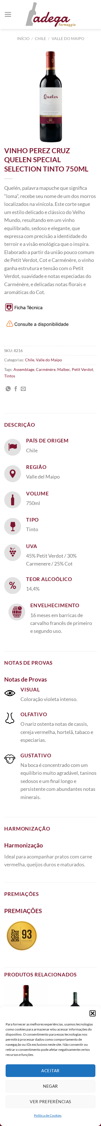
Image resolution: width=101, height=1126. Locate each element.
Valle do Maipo (68, 38)
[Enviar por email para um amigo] (23, 389)
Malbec (63, 369)
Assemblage (23, 369)
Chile (40, 38)
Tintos (9, 375)
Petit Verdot (82, 369)
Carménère (46, 369)
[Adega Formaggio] (50, 14)
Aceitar (50, 1070)
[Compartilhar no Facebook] (15, 389)
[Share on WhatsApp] (8, 389)
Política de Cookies (47, 1115)
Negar (50, 1086)
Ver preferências (50, 1101)
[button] (92, 1013)
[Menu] (8, 14)
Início (23, 38)
